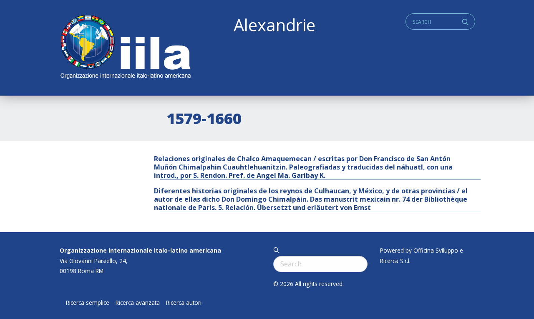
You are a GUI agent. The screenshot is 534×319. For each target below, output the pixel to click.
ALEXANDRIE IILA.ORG (125, 47)
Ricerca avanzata (138, 303)
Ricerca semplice (87, 303)
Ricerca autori (184, 303)
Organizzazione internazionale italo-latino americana (140, 250)
